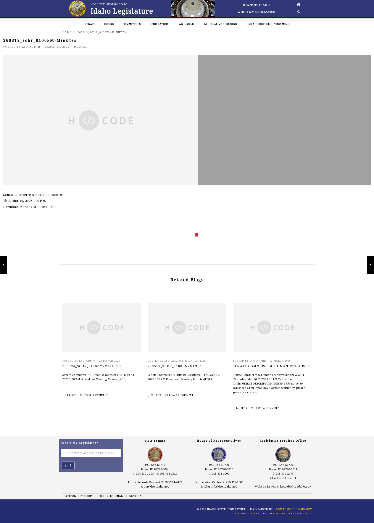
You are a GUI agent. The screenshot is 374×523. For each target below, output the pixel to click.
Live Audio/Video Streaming (267, 24)
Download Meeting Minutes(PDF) (29, 207)
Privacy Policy (274, 513)
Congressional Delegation (120, 495)
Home (67, 32)
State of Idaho (256, 5)
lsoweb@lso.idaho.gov (295, 486)
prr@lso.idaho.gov (156, 486)
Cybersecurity (300, 513)
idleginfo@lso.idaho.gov (221, 486)
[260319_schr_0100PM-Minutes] (172, 234)
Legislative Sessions (220, 24)
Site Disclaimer (247, 513)
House (109, 24)
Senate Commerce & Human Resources (33, 195)
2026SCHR (81, 46)
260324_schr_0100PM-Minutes (92, 366)
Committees (132, 24)
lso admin (31, 46)
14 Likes (241, 408)
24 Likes (70, 395)
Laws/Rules (186, 24)
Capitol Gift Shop (78, 495)
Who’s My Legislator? (256, 12)
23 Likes (156, 395)
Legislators (159, 24)
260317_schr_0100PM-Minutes (177, 366)
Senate (90, 24)
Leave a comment (96, 395)
